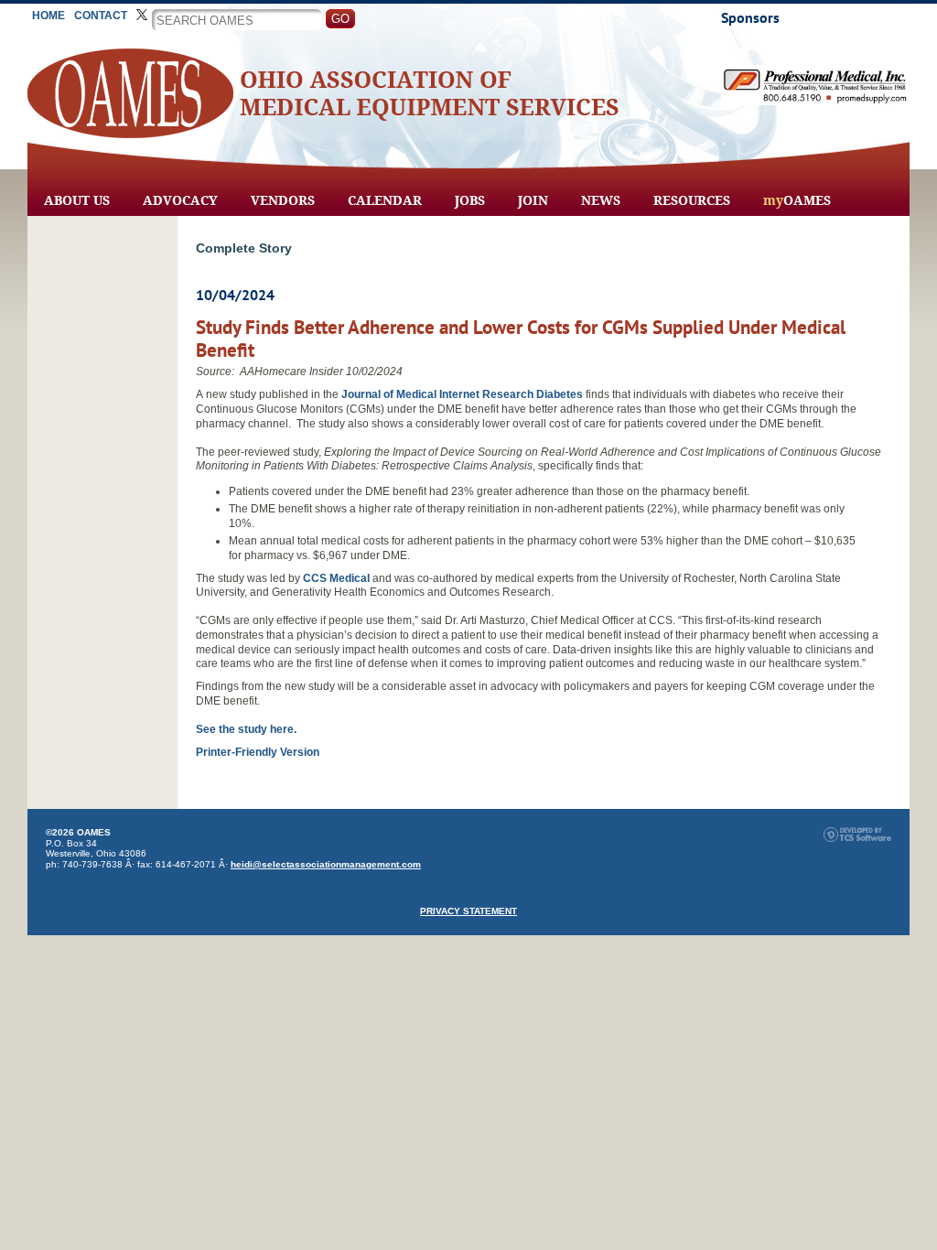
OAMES (797, 200)
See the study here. (246, 729)
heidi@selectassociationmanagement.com (326, 864)
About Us (77, 200)
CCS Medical (336, 578)
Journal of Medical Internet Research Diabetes (462, 394)
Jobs (470, 200)
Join (533, 200)
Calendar (385, 200)
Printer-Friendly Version (257, 752)
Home (48, 15)
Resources (691, 200)
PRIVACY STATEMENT (468, 911)
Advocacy (180, 200)
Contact (100, 15)
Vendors (283, 200)
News (600, 200)
